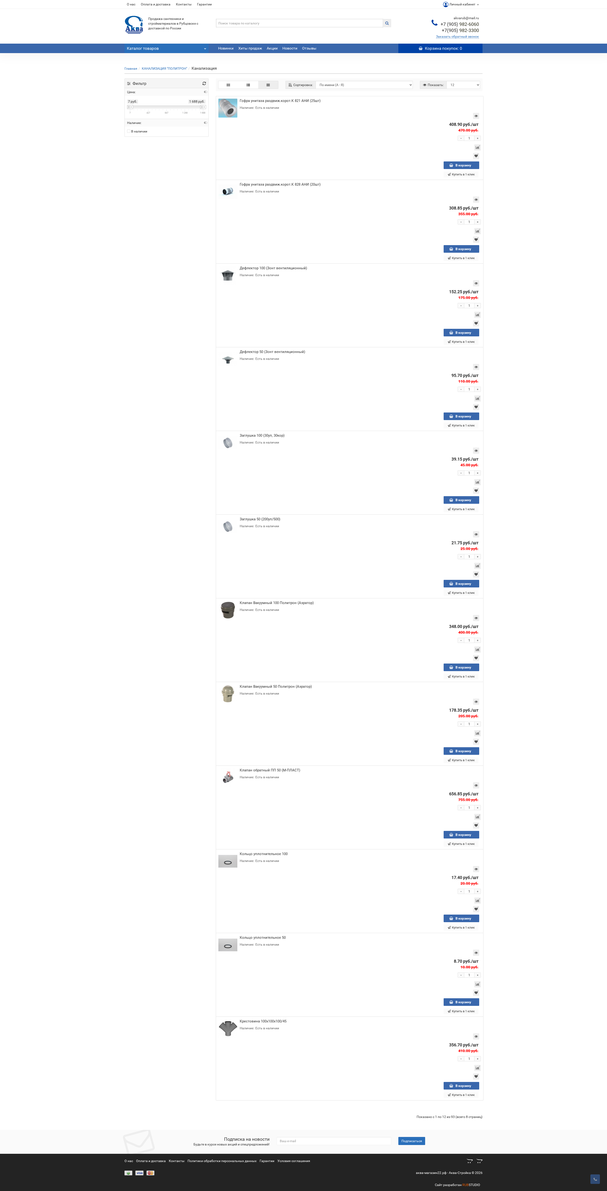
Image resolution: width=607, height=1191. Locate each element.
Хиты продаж (250, 48)
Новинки (226, 48)
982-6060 (460, 24)
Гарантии (204, 4)
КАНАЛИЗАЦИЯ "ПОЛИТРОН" (164, 68)
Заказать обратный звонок (457, 36)
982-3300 (460, 30)
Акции (272, 48)
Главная (130, 68)
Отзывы (309, 48)
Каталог (143, 48)
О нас (131, 4)
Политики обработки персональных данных (222, 1161)
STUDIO (471, 1185)
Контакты (184, 4)
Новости (289, 48)
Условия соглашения (293, 1161)
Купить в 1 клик (463, 174)
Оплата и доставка (155, 4)
